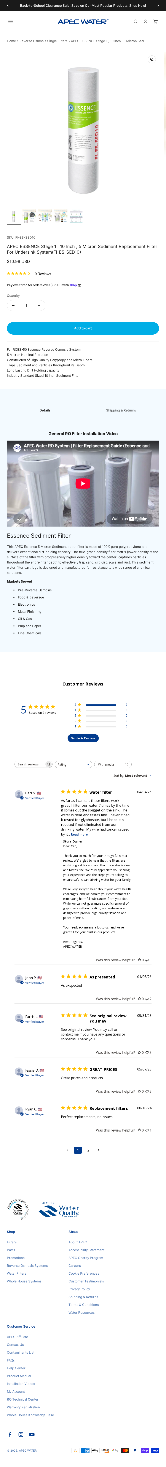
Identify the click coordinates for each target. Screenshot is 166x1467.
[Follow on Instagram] (21, 1434)
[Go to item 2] (29, 217)
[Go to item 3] (45, 217)
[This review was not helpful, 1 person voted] (146, 1130)
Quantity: (14, 296)
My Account (16, 1391)
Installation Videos (21, 1384)
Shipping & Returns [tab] (121, 410)
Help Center (16, 1368)
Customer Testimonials (86, 1281)
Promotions (16, 1258)
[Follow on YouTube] (32, 1434)
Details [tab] (45, 410)
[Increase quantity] (39, 305)
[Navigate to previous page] (67, 1150)
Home (11, 41)
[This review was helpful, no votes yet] (139, 960)
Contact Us (15, 1345)
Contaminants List (20, 1352)
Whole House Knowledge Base (30, 1415)
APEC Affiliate (17, 1337)
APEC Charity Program (86, 1258)
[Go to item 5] (76, 217)
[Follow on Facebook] (10, 1434)
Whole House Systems (24, 1281)
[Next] (158, 5)
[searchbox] (30, 764)
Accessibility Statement (86, 1250)
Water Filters (16, 1273)
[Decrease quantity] (13, 305)
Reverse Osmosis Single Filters (43, 41)
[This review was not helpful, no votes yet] (146, 960)
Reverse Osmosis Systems (27, 1266)
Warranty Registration (23, 1407)
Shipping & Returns (83, 1297)
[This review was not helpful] (146, 998)
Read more (79, 834)
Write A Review (83, 738)
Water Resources (82, 1312)
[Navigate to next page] (98, 1150)
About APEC (78, 1242)
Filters (12, 1242)
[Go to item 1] (14, 217)
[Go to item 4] (60, 217)
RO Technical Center (22, 1399)
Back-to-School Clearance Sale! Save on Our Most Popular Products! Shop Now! (83, 5)
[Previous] (7, 5)
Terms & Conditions (84, 1305)
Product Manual (19, 1376)
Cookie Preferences (84, 1273)
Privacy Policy (79, 1289)
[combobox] (73, 764)
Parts (11, 1250)
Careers (75, 1266)
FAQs (11, 1360)
